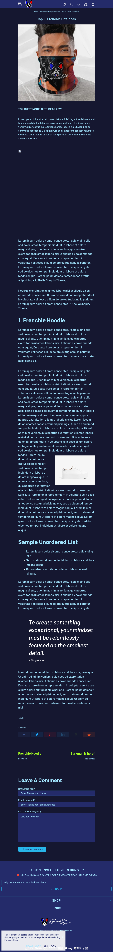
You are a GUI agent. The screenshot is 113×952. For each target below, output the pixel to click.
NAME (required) (26, 788)
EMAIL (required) (26, 800)
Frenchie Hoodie (29, 753)
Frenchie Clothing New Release (50, 12)
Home (36, 12)
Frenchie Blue (29, 4)
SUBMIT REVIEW (34, 849)
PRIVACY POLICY (33, 945)
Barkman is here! (82, 753)
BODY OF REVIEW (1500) (29, 811)
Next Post (90, 758)
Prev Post (23, 758)
